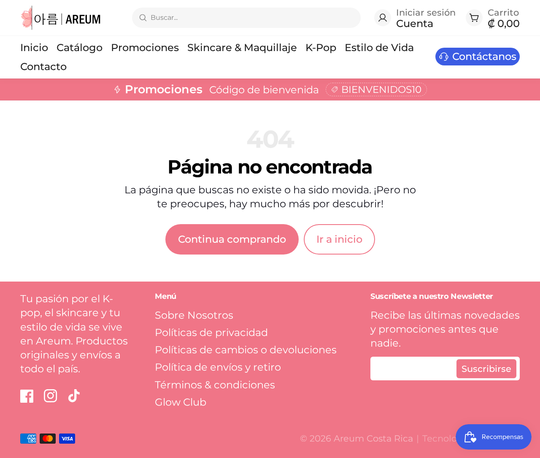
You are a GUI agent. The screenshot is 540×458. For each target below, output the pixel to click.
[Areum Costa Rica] (61, 17)
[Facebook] (27, 396)
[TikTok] (74, 396)
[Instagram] (50, 396)
